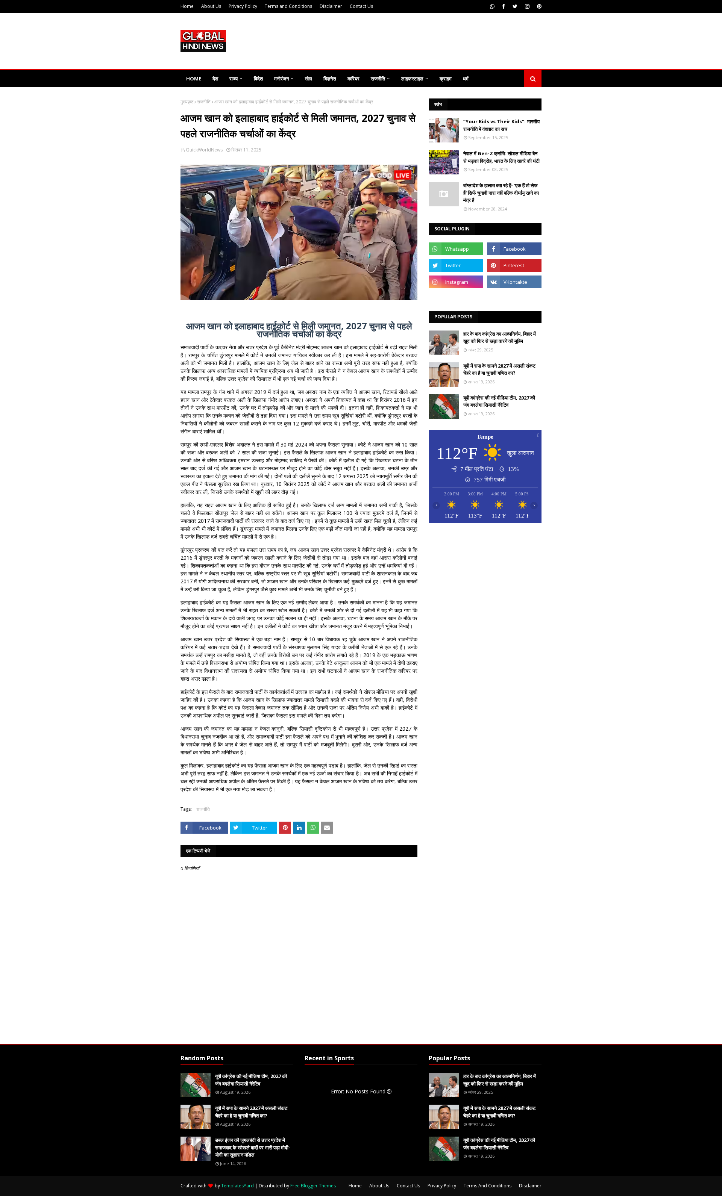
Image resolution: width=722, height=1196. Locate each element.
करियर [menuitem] (353, 78)
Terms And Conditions (487, 1185)
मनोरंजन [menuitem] (281, 78)
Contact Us (361, 6)
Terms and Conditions (288, 6)
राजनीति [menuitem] (378, 78)
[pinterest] (538, 6)
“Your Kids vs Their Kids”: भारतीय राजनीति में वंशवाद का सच (501, 125)
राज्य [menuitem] (233, 78)
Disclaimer (331, 6)
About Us (211, 6)
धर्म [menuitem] (466, 78)
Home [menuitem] (193, 78)
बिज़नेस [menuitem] (329, 78)
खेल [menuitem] (308, 78)
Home (187, 6)
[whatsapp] (492, 6)
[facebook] (503, 6)
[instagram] (527, 6)
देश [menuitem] (215, 78)
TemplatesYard (237, 1185)
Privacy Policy (243, 6)
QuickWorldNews (204, 150)
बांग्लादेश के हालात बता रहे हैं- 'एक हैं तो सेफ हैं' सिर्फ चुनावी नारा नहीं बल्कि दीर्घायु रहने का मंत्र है (501, 192)
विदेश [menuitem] (258, 78)
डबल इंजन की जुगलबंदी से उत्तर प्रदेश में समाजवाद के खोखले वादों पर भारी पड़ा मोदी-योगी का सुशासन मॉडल (252, 1147)
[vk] (514, 282)
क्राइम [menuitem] (446, 78)
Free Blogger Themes (313, 1185)
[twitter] (515, 6)
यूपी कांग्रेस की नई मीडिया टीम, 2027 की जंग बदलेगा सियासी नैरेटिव (499, 401)
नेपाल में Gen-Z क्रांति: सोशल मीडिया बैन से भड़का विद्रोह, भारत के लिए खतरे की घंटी (501, 157)
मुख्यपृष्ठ (186, 101)
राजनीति (204, 101)
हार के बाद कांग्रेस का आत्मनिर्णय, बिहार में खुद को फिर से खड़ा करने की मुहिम (499, 337)
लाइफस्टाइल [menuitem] (412, 78)
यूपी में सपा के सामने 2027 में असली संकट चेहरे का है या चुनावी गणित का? (499, 369)
